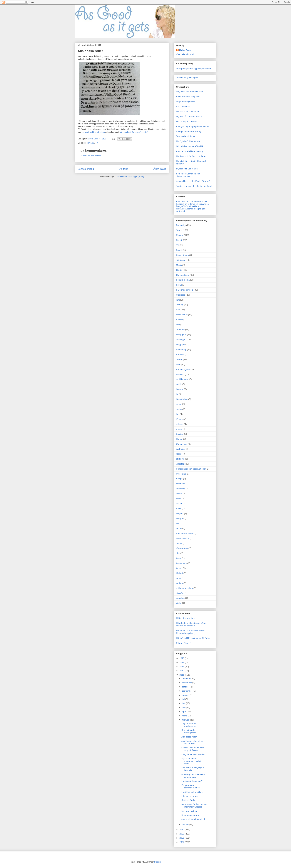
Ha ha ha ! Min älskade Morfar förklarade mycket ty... (190, 631)
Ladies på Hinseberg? (191, 781)
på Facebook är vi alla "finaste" (134, 132)
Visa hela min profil (185, 54)
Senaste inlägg (86, 169)
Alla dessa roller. (189, 737)
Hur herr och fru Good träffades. (191, 156)
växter (179, 503)
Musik (179, 265)
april (184, 711)
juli (183, 699)
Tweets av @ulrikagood (187, 77)
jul (177, 394)
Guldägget (181, 339)
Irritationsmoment (184, 533)
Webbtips (180, 449)
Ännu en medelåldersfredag (189, 151)
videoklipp (181, 464)
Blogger (157, 862)
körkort (179, 573)
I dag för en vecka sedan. (193, 754)
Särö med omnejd (184, 290)
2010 (182, 829)
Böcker (179, 319)
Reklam (179, 235)
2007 (182, 842)
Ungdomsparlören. (190, 815)
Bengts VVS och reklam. (187, 206)
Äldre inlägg (159, 169)
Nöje (178, 364)
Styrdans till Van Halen (187, 168)
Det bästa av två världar (187, 111)
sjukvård (180, 593)
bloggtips (180, 344)
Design (179, 518)
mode (179, 404)
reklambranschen (184, 588)
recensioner (181, 314)
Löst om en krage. (190, 796)
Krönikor (180, 354)
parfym (179, 583)
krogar (179, 568)
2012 (182, 670)
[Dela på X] (124, 138)
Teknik (179, 543)
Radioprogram (183, 369)
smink (179, 409)
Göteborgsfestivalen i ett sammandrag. (193, 775)
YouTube (180, 329)
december (187, 678)
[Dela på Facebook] (127, 138)
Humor (179, 439)
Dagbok (180, 513)
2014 (182, 662)
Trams (179, 230)
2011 (182, 675)
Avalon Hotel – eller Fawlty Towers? (193, 181)
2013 (182, 666)
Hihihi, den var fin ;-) (186, 618)
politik (179, 384)
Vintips (179, 478)
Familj (179, 250)
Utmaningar (181, 444)
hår (177, 414)
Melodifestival (182, 538)
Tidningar (90, 143)
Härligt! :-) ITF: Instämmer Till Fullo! (193, 638)
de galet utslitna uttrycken (93, 132)
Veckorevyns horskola (186, 121)
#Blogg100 (181, 334)
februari (186, 720)
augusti (186, 695)
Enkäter (180, 434)
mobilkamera (182, 379)
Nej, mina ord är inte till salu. (189, 91)
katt (178, 300)
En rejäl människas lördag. (189, 131)
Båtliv (178, 508)
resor (178, 498)
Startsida (123, 169)
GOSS (179, 270)
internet (179, 389)
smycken (180, 598)
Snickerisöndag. (189, 800)
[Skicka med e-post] (118, 138)
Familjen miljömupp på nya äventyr (193, 126)
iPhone (179, 419)
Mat (178, 324)
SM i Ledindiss (183, 106)
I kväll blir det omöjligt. (192, 792)
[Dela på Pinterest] (130, 138)
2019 (182, 658)
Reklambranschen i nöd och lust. (191, 201)
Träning (179, 304)
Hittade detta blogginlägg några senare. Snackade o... (191, 624)
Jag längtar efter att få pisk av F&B (192, 742)
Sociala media (183, 280)
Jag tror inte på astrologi (193, 819)
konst (178, 558)
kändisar (180, 374)
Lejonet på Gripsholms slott (189, 116)
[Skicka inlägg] (113, 139)
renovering (181, 349)
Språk (179, 285)
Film (178, 309)
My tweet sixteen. (189, 811)
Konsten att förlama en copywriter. (192, 204)
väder (179, 603)
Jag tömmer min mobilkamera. (189, 724)
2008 (182, 838)
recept (179, 454)
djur (178, 553)
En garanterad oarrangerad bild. (190, 786)
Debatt (179, 240)
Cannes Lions (182, 275)
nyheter (179, 424)
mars (184, 715)
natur (178, 578)
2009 (182, 834)
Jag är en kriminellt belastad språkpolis (194, 186)
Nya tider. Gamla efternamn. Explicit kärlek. (191, 761)
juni (184, 703)
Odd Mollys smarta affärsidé (189, 146)
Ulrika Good (185, 50)
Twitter (179, 359)
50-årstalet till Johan (186, 136)
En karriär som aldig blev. (188, 96)
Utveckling (181, 474)
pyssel (179, 429)
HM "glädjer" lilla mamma (188, 141)
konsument (181, 563)
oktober (186, 687)
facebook (180, 483)
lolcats (179, 493)
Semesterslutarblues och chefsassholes (188, 174)
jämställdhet (182, 399)
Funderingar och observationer (191, 469)
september (187, 691)
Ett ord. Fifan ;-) (183, 643)
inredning (180, 488)
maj (184, 707)
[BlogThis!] (121, 138)
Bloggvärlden (182, 255)
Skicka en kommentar (91, 156)
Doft (178, 523)
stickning (180, 459)
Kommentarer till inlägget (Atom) (129, 177)
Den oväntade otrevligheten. (189, 731)
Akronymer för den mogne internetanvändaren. (194, 805)
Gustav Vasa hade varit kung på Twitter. (192, 748)
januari (185, 824)
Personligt (181, 225)
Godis (179, 528)
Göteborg (180, 295)
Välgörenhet (182, 548)
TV (96, 143)
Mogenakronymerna (186, 101)
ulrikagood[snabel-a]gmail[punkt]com (193, 68)
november (187, 682)
